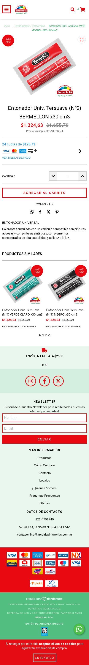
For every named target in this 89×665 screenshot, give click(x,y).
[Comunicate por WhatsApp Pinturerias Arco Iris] (79, 629)
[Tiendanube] (45, 600)
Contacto (44, 473)
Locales (44, 480)
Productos (44, 457)
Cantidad (9, 176)
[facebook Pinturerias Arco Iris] (44, 381)
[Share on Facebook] (40, 211)
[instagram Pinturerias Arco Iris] (30, 381)
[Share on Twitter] (48, 211)
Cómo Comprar (44, 465)
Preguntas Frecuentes (44, 495)
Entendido (44, 657)
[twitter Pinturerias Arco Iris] (58, 381)
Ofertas (45, 503)
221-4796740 (44, 519)
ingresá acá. (44, 617)
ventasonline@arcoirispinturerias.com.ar (44, 534)
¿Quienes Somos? (44, 488)
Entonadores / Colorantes (29, 25)
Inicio (7, 25)
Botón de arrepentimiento (44, 624)
